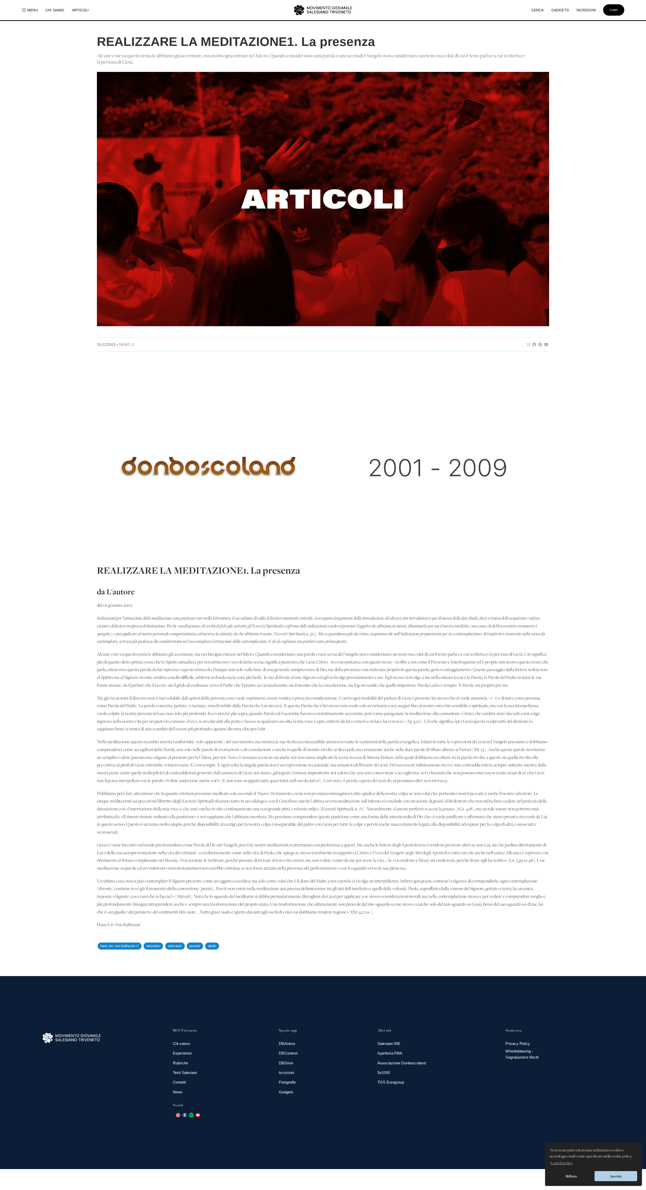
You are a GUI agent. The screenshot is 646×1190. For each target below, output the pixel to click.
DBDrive (286, 1063)
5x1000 (384, 1072)
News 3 (126, 344)
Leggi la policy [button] (562, 1163)
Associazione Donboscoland (402, 1063)
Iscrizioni (286, 1072)
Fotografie (287, 1082)
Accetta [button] (616, 1176)
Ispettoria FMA (390, 1053)
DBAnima (287, 1043)
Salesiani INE (389, 1043)
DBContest (288, 1053)
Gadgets (286, 1092)
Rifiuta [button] (571, 1176)
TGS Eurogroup (391, 1082)
